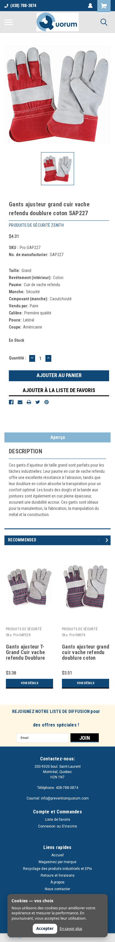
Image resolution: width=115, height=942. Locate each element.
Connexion (46, 826)
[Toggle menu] (8, 22)
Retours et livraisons (58, 875)
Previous (99, 540)
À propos (57, 882)
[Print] (29, 402)
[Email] (20, 402)
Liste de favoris (57, 819)
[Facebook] (11, 402)
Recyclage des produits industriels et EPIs (57, 869)
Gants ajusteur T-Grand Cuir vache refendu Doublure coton (25, 652)
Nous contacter (57, 889)
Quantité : (17, 358)
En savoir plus (71, 928)
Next (108, 540)
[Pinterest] (46, 402)
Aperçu (57, 437)
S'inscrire (69, 826)
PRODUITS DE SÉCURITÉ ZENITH (24, 629)
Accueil (57, 855)
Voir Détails (29, 683)
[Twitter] (37, 402)
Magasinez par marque (57, 862)
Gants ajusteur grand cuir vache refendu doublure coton (85, 652)
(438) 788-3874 (23, 5)
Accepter (45, 928)
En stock (16, 340)
